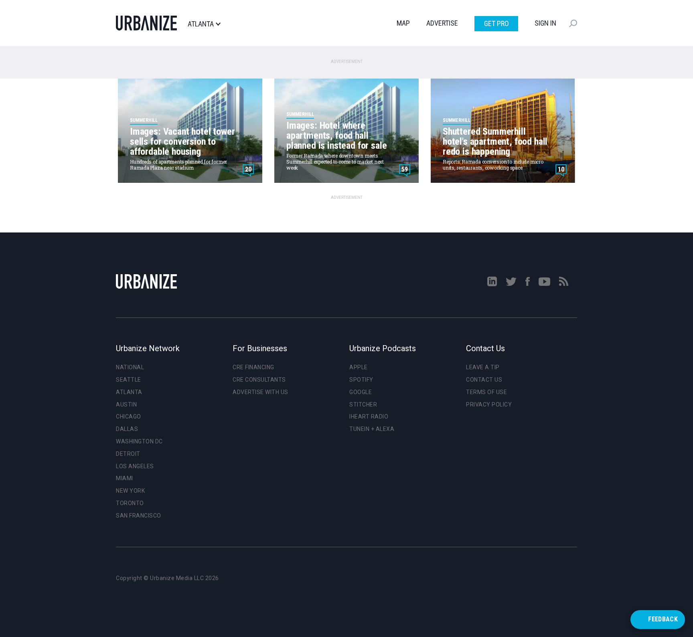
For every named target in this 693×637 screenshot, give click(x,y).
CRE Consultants (259, 379)
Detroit (128, 454)
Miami (124, 478)
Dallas (127, 429)
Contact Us (484, 379)
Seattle (128, 379)
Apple (358, 367)
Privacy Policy (489, 404)
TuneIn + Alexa (371, 429)
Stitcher (363, 404)
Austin (126, 404)
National (130, 367)
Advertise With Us (260, 392)
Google (360, 392)
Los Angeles (135, 466)
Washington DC (139, 441)
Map (403, 23)
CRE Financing (253, 367)
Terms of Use (486, 392)
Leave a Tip (483, 367)
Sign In (545, 23)
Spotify (361, 379)
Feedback (663, 619)
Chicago (128, 416)
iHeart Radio (368, 416)
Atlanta (201, 24)
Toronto (130, 503)
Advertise (442, 23)
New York (130, 490)
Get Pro (496, 23)
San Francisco (138, 515)
